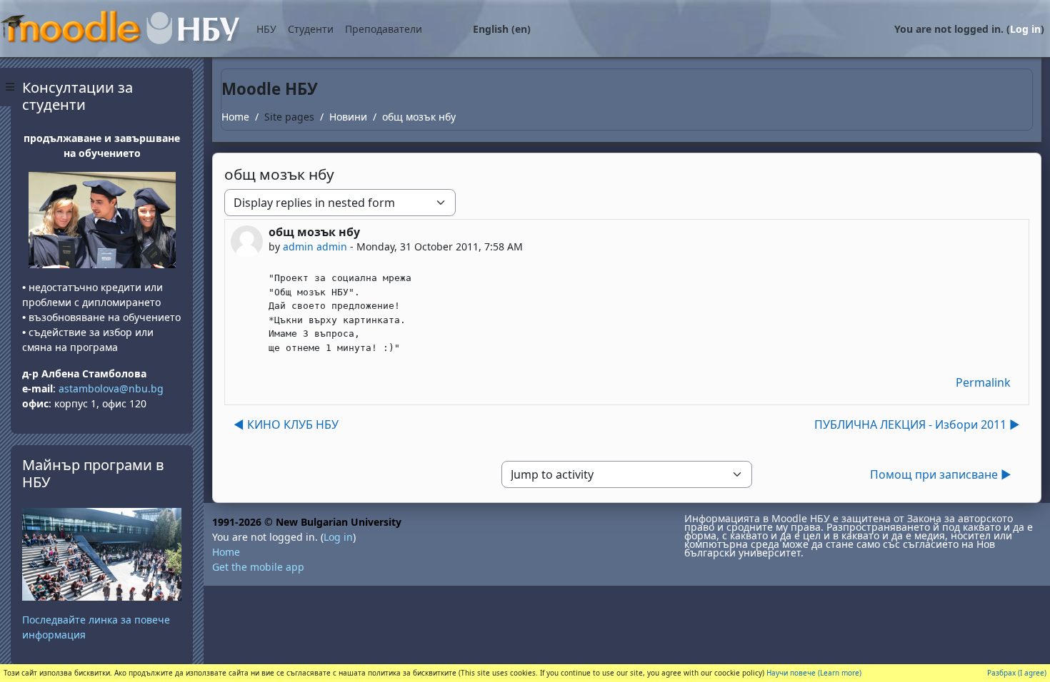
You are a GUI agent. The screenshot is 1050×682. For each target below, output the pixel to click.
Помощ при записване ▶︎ (940, 474)
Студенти (311, 29)
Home (235, 116)
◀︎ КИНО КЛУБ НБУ (286, 424)
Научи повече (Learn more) (813, 673)
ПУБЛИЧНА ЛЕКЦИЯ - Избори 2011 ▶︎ (917, 424)
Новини (348, 116)
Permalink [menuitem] (983, 382)
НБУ (266, 29)
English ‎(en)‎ (502, 29)
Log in (1025, 29)
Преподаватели (383, 29)
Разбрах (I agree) (1016, 673)
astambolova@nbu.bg (112, 388)
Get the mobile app (258, 567)
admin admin (315, 246)
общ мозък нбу (419, 116)
